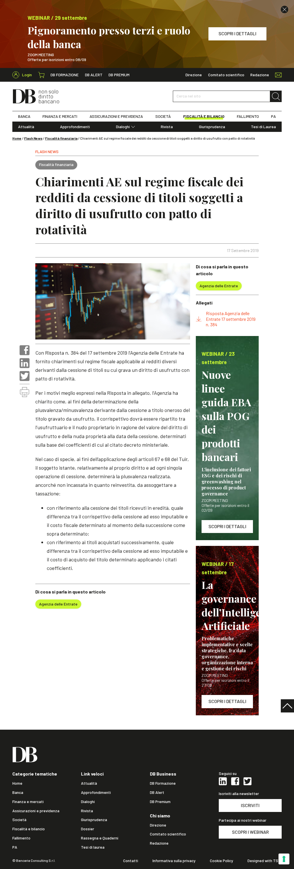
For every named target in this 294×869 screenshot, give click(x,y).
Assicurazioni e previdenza (35, 811)
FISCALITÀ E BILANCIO (204, 116)
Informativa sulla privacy (174, 860)
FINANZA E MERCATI (59, 116)
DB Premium (119, 75)
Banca (17, 792)
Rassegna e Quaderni (99, 838)
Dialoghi (123, 126)
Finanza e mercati (28, 801)
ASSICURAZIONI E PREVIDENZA (116, 116)
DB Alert (93, 75)
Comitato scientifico (226, 75)
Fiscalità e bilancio (28, 829)
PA (273, 116)
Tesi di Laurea (263, 126)
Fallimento (21, 838)
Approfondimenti (75, 126)
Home (17, 138)
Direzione (193, 75)
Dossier (87, 829)
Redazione (259, 75)
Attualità (26, 126)
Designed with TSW (264, 860)
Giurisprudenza (212, 126)
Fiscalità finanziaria (61, 138)
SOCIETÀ (163, 116)
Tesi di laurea (93, 847)
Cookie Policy (221, 860)
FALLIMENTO (248, 116)
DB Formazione (65, 75)
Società (19, 819)
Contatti (130, 860)
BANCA (24, 116)
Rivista (167, 126)
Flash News (33, 138)
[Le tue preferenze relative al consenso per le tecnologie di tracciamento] (283, 859)
